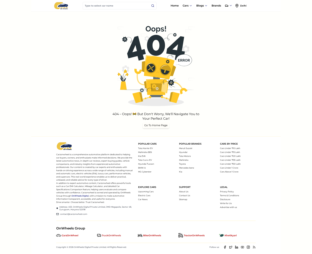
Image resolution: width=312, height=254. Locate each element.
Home (175, 5)
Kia (180, 171)
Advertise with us (228, 207)
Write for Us (226, 203)
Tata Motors (185, 156)
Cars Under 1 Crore (229, 168)
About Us (183, 191)
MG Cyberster (144, 171)
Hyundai (183, 152)
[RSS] (254, 247)
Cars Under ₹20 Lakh (230, 156)
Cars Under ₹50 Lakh (230, 164)
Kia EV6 (141, 156)
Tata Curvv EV (145, 160)
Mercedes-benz (186, 168)
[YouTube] (242, 247)
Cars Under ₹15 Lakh (230, 152)
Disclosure (225, 199)
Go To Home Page (156, 125)
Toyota (182, 164)
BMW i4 (142, 168)
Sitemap (183, 199)
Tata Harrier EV (145, 148)
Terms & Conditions (229, 195)
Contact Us (184, 195)
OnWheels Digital (80, 196)
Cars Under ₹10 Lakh (230, 148)
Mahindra (183, 160)
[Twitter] (230, 247)
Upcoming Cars (146, 191)
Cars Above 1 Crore (229, 171)
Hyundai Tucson (146, 164)
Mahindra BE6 (145, 152)
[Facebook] (225, 247)
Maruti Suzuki (185, 148)
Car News (143, 199)
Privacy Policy (227, 191)
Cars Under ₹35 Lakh (230, 160)
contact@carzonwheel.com (73, 214)
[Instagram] (248, 247)
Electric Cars (144, 195)
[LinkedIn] (236, 247)
